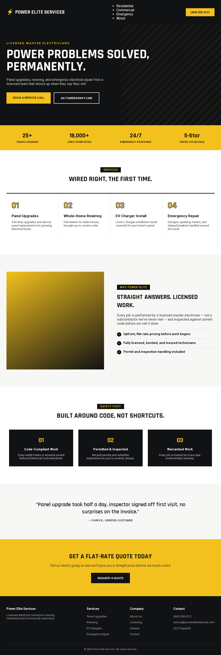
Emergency (124, 14)
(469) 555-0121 (200, 12)
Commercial (125, 10)
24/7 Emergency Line (76, 98)
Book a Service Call (28, 97)
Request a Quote (110, 578)
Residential (124, 6)
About (120, 18)
